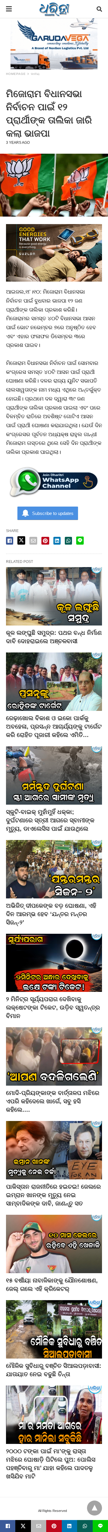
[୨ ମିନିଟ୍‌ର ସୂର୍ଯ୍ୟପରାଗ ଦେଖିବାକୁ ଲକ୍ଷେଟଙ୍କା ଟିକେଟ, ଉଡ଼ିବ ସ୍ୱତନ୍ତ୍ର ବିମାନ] (54, 963)
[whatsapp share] (68, 541)
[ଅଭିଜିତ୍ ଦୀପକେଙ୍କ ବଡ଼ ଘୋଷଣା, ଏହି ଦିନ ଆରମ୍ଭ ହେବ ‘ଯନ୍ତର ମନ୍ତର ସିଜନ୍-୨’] (54, 869)
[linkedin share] (57, 541)
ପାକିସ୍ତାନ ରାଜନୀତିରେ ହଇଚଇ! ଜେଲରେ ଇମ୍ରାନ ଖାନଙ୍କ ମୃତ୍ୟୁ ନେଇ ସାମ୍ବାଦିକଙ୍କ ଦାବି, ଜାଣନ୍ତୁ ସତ (53, 1195)
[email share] (33, 541)
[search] (99, 9)
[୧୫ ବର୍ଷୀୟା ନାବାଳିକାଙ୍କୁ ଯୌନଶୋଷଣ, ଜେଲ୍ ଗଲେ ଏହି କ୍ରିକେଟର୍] (54, 1244)
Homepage (16, 73)
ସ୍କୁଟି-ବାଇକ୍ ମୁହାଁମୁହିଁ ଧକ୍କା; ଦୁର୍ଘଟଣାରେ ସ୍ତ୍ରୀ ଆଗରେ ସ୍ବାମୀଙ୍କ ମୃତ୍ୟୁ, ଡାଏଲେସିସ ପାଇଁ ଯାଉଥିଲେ (50, 820)
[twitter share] (21, 540)
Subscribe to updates (53, 513)
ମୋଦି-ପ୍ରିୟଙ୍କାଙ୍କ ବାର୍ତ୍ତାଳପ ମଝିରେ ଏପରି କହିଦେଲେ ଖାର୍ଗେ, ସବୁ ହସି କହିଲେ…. (52, 1101)
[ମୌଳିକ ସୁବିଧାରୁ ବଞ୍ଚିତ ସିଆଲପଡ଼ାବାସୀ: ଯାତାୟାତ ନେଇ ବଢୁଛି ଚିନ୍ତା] (54, 1329)
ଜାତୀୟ (35, 73)
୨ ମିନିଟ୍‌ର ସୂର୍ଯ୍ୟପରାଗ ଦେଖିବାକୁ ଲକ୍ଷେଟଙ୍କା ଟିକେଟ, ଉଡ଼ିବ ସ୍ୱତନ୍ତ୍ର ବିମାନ (53, 1007)
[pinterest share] (45, 541)
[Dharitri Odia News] (54, 9)
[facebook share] (9, 541)
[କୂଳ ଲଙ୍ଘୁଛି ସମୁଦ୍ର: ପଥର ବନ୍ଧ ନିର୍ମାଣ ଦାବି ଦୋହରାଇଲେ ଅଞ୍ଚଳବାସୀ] (54, 596)
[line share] (80, 541)
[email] (38, 1526)
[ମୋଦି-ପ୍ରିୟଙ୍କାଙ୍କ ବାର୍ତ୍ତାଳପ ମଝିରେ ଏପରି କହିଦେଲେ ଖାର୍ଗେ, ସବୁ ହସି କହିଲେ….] (54, 1056)
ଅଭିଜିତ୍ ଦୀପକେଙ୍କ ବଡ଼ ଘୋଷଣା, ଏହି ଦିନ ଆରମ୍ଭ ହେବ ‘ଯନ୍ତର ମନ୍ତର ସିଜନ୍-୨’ (51, 914)
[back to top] (94, 1508)
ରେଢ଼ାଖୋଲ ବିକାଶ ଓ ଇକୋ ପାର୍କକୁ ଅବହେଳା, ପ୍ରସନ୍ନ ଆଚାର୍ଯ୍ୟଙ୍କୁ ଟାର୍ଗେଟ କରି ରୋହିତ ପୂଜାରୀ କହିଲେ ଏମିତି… (54, 726)
